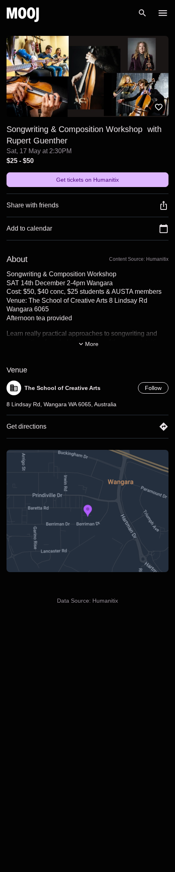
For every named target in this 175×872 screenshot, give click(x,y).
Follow (153, 388)
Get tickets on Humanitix (87, 179)
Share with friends (33, 205)
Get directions (26, 426)
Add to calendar (29, 228)
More (91, 344)
